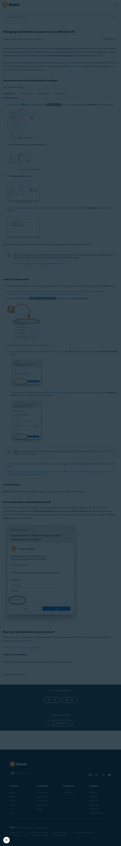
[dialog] (60, 423)
